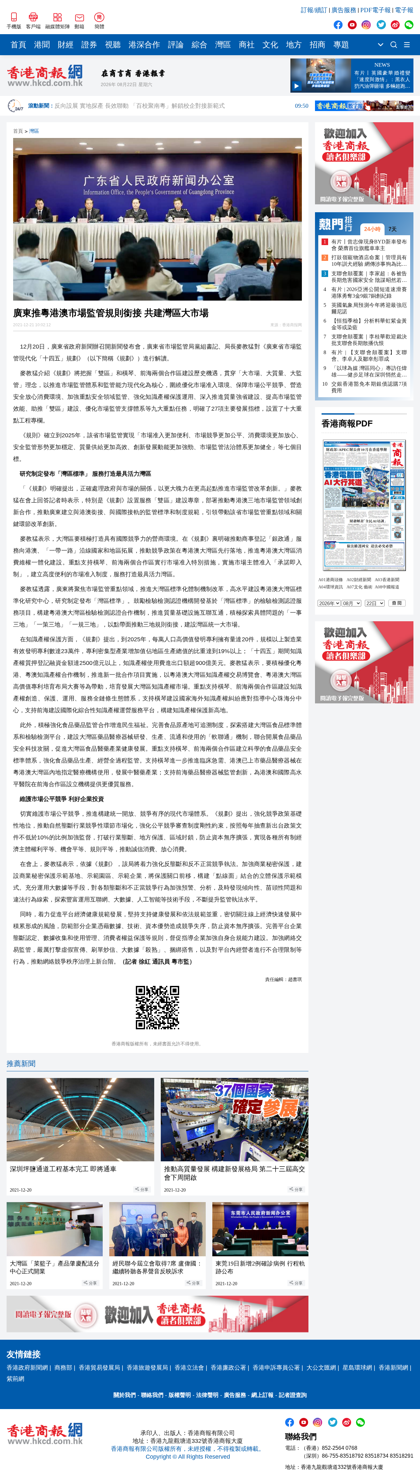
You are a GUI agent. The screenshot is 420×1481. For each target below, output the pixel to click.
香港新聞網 (393, 1367)
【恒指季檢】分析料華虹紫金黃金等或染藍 (369, 324)
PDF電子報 (375, 10)
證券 (89, 44)
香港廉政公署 (228, 1367)
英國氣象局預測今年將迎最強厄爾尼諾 (369, 308)
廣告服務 (343, 10)
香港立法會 (189, 1367)
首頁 (18, 44)
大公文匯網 (321, 1367)
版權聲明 (180, 1395)
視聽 (113, 44)
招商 (318, 44)
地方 (294, 44)
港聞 (42, 44)
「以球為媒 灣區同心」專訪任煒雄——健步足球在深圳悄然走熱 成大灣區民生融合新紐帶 (369, 371)
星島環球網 (357, 1367)
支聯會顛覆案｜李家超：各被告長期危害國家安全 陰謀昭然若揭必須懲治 (369, 277)
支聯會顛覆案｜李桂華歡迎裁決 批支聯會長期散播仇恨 (369, 340)
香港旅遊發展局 (147, 1367)
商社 (247, 44)
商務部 (63, 1367)
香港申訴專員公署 (276, 1367)
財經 (66, 44)
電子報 (404, 10)
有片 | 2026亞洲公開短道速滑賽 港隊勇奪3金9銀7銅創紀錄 (369, 292)
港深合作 (144, 44)
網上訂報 (262, 1395)
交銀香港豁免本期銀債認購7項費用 (369, 387)
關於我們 (125, 1395)
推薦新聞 (21, 1063)
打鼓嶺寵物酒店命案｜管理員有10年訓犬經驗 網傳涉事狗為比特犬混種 (369, 261)
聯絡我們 (152, 1395)
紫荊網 (15, 1379)
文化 (270, 44)
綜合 (199, 44)
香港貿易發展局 (99, 1367)
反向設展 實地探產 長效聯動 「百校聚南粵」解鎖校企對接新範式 (181, 106)
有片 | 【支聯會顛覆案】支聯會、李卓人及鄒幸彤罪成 (369, 356)
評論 (176, 44)
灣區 (223, 44)
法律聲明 (207, 1395)
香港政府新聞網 (27, 1367)
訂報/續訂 (314, 10)
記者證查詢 (293, 1395)
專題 (341, 44)
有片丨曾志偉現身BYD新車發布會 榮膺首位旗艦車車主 (369, 245)
